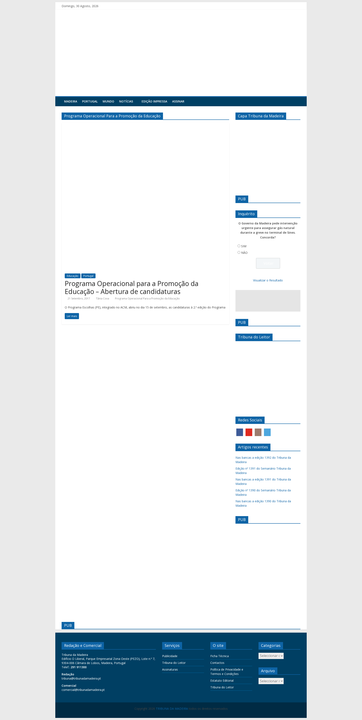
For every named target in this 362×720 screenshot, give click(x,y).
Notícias (126, 101)
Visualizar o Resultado (268, 280)
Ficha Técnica (219, 656)
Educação (72, 276)
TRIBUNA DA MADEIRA (172, 709)
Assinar (178, 101)
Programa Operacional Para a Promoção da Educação (147, 298)
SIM (243, 246)
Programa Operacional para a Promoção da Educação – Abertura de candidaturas (131, 287)
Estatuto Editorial (222, 680)
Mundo (108, 101)
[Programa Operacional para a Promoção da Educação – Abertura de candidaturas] (145, 125)
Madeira (70, 101)
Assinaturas (170, 669)
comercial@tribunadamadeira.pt (83, 690)
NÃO (244, 253)
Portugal (90, 101)
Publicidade (169, 656)
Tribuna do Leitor (174, 663)
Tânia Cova (102, 298)
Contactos (217, 663)
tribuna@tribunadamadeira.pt (81, 678)
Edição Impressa (154, 101)
